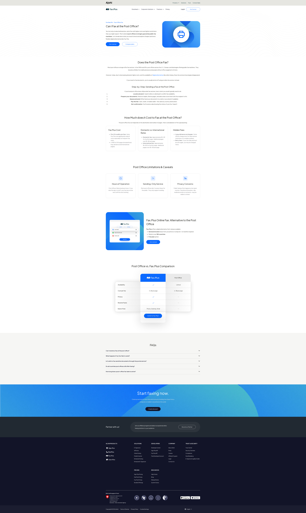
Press (169, 450)
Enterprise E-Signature (140, 461)
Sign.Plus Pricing (138, 474)
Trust (189, 2)
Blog (152, 477)
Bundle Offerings (138, 482)
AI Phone (136, 450)
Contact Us (171, 461)
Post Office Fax (118, 22)
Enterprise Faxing (138, 458)
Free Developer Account (157, 456)
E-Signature (137, 447)
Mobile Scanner (138, 456)
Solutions (183, 2)
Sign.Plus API (154, 450)
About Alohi (171, 447)
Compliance (189, 453)
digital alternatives (158, 75)
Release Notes (155, 480)
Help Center (154, 474)
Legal (169, 458)
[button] (176, 2)
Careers (170, 453)
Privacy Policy (134, 509)
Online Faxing (137, 453)
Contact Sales (196, 2)
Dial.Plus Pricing (138, 477)
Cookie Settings (144, 509)
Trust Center (189, 447)
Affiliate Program (172, 456)
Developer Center (155, 447)
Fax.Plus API (154, 453)
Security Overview (190, 450)
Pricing (167, 9)
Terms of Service (124, 509)
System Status (155, 482)
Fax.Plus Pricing (138, 480)
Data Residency (190, 456)
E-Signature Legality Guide (193, 458)
